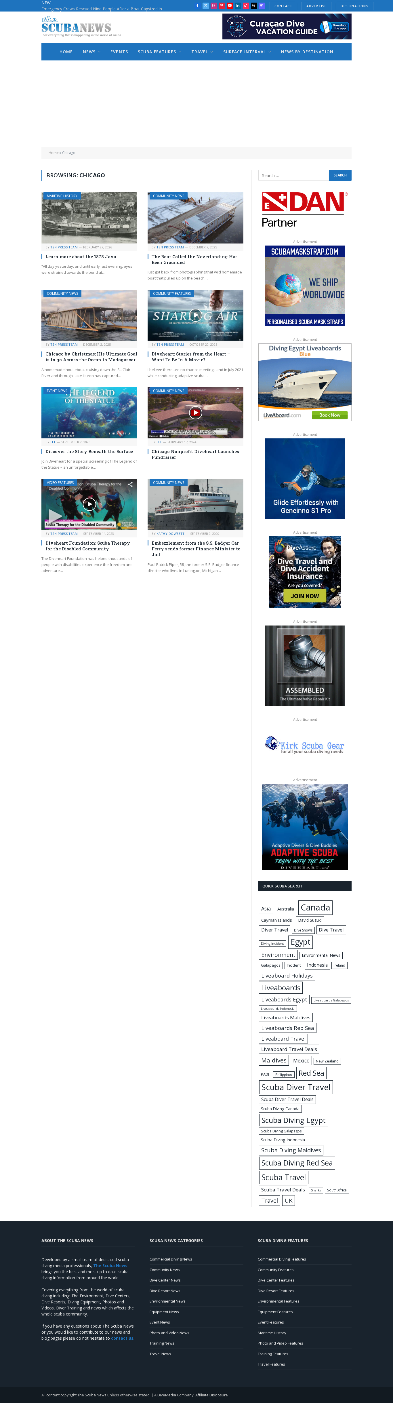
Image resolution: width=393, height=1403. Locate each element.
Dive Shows (303, 930)
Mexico (301, 1060)
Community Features (172, 293)
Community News (168, 195)
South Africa (337, 1190)
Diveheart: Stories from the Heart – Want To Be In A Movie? (191, 356)
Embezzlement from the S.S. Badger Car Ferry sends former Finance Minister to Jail (196, 549)
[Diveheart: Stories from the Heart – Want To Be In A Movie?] (195, 315)
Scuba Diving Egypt (294, 1120)
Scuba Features (157, 51)
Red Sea (311, 1073)
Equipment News (164, 1311)
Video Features (60, 482)
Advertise (316, 6)
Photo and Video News (169, 1332)
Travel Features (271, 1364)
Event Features (271, 1322)
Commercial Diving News (171, 1259)
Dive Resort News (165, 1290)
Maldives (274, 1060)
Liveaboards (280, 987)
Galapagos (271, 965)
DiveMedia (166, 1395)
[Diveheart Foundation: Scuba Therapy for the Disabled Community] (89, 504)
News (89, 51)
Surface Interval (244, 51)
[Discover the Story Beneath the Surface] (89, 412)
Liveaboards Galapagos (331, 1000)
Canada (315, 907)
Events (119, 51)
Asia (266, 908)
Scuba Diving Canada (280, 1108)
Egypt (300, 942)
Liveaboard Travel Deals (289, 1049)
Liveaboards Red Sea (287, 1027)
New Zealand (327, 1061)
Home (66, 51)
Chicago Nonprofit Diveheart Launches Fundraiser (195, 454)
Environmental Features (278, 1301)
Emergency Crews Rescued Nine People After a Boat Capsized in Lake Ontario (106, 9)
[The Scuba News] (84, 27)
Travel (199, 51)
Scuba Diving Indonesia (283, 1139)
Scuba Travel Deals (283, 1189)
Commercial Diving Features (282, 1259)
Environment (278, 955)
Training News (162, 1343)
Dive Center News (165, 1280)
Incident (294, 965)
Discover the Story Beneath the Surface (89, 451)
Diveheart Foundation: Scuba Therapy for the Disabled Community (87, 546)
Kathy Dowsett (171, 533)
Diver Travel (274, 930)
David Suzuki (310, 920)
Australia (285, 909)
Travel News (160, 1353)
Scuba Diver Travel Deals (287, 1099)
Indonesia (317, 965)
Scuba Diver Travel (296, 1086)
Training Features (273, 1353)
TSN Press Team (64, 247)
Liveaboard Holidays (287, 975)
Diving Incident (272, 943)
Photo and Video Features (280, 1343)
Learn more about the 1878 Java (80, 256)
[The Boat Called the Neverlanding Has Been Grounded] (195, 217)
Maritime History (62, 195)
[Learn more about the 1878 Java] (89, 217)
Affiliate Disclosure (211, 1395)
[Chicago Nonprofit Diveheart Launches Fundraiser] (195, 412)
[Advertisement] (196, 103)
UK (289, 1200)
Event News (57, 390)
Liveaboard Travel (283, 1038)
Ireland (339, 965)
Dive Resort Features (276, 1290)
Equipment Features (275, 1311)
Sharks (316, 1190)
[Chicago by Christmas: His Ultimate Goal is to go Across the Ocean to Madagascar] (89, 315)
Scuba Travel (284, 1177)
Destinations (355, 6)
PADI (265, 1074)
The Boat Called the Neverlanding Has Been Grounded (195, 259)
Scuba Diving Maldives (291, 1150)
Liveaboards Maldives (285, 1017)
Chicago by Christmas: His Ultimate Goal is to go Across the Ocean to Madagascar (91, 356)
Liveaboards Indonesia (278, 1009)
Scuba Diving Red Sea (297, 1163)
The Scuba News (91, 1395)
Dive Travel (331, 929)
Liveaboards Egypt (284, 999)
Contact (283, 6)
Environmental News (321, 955)
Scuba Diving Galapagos (281, 1131)
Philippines (283, 1074)
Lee (53, 442)
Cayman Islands (276, 920)
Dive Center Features (276, 1280)
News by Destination (307, 51)
